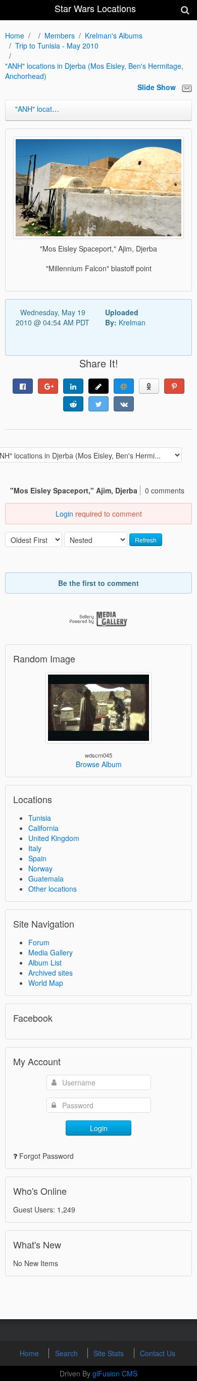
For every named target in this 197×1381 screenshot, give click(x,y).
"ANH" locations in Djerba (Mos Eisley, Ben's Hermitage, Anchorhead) (94, 71)
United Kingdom (53, 838)
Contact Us (157, 1353)
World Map (45, 983)
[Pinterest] (174, 386)
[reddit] (73, 403)
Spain (37, 858)
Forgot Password (46, 1156)
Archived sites (50, 973)
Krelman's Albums (113, 35)
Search (67, 1353)
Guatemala (46, 878)
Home (14, 35)
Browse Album (99, 764)
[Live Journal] (98, 386)
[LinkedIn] (73, 386)
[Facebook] (23, 386)
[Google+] (48, 386)
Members (59, 35)
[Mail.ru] (124, 386)
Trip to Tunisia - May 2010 (56, 45)
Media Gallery (50, 952)
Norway (40, 868)
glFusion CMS (114, 1373)
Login (64, 514)
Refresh (146, 539)
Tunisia (39, 818)
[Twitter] (98, 403)
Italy (34, 848)
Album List (45, 962)
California (43, 828)
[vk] (124, 403)
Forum (39, 942)
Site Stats (109, 1353)
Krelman (132, 322)
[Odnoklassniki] (149, 386)
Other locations (52, 889)
